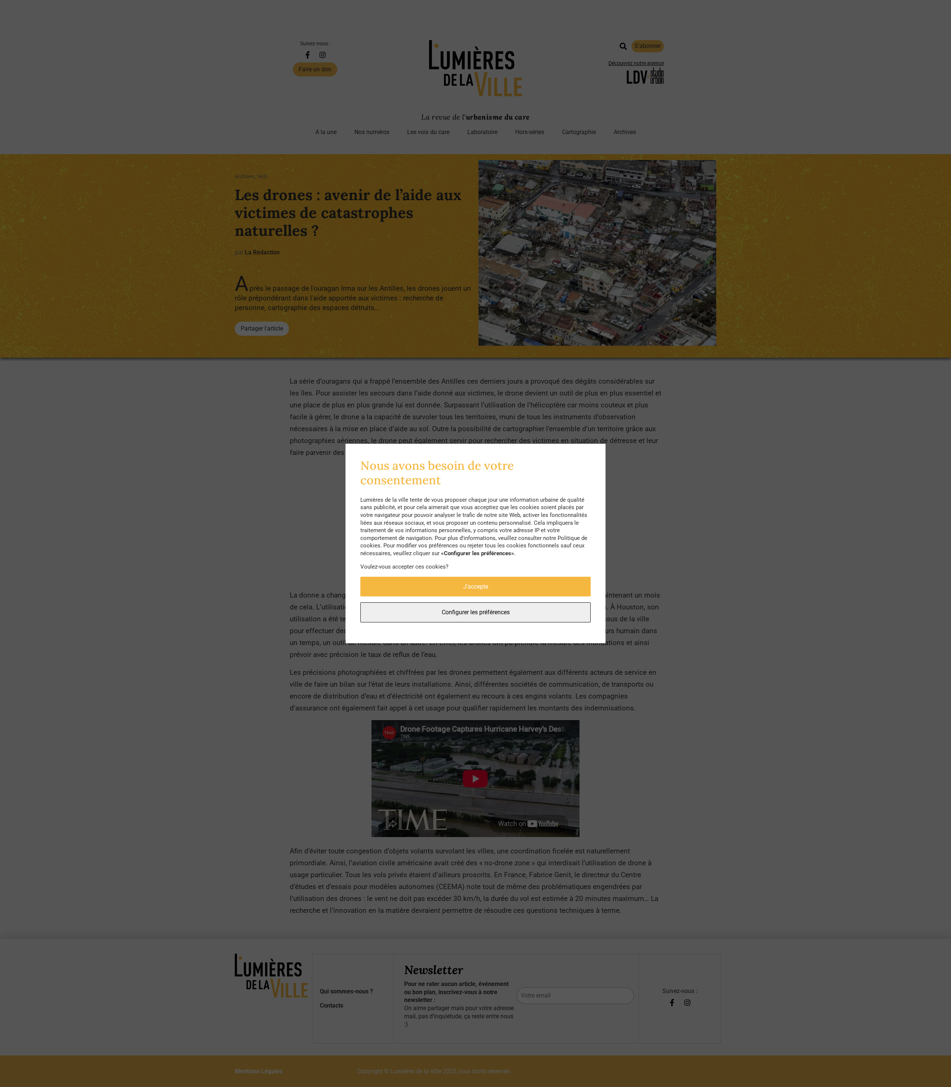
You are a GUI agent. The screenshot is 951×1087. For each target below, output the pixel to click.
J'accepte (475, 586)
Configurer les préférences (476, 612)
